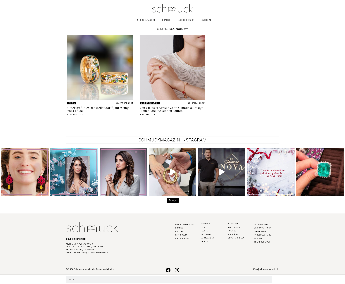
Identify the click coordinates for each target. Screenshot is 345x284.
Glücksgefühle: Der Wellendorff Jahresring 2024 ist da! (98, 109)
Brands (166, 20)
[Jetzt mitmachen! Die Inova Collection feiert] (221, 172)
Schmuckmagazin (165, 29)
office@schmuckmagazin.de (265, 269)
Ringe (72, 103)
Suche (205, 20)
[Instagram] (177, 270)
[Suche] (275, 279)
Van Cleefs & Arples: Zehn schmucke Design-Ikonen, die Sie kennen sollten (172, 109)
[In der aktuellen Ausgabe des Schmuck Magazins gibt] (320, 172)
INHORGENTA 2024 (146, 20)
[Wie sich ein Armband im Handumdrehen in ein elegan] (172, 172)
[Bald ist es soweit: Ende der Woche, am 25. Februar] (123, 172)
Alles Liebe (233, 224)
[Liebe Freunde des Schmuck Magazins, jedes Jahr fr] (270, 172)
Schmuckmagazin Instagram (173, 140)
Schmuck (205, 224)
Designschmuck (149, 103)
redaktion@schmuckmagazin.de (92, 252)
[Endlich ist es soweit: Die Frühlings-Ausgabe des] (74, 172)
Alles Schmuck (186, 20)
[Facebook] (168, 270)
